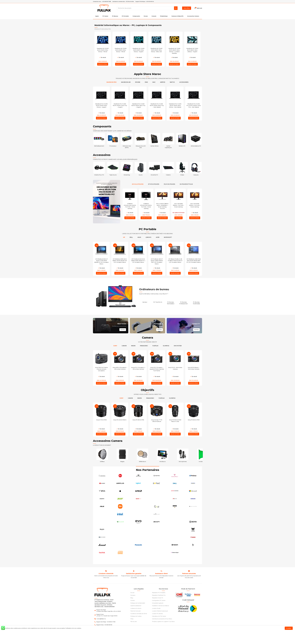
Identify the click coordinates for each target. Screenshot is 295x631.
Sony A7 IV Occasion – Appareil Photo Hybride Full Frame (138, 369)
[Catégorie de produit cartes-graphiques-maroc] (168, 141)
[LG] (138, 529)
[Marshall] (102, 545)
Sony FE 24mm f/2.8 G (101, 420)
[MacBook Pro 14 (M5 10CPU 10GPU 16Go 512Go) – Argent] (120, 95)
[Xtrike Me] (175, 499)
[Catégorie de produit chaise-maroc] (196, 169)
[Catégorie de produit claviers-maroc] (182, 169)
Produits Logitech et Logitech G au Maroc (163, 621)
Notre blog (187, 8)
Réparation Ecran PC (157, 598)
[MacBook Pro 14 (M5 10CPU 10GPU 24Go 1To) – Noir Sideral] (101, 95)
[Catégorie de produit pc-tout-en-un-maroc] (157, 301)
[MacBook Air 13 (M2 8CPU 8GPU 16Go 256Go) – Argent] (174, 40)
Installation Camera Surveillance (160, 605)
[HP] (193, 545)
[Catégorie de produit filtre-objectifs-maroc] (122, 456)
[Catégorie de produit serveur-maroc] (145, 301)
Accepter (288, 628)
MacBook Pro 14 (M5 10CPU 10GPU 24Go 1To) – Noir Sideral (101, 105)
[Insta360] (138, 506)
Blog (131, 598)
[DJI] (193, 514)
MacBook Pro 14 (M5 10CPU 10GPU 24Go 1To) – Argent (138, 105)
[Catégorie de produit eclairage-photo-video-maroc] (162, 456)
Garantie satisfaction (135, 605)
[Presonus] (193, 475)
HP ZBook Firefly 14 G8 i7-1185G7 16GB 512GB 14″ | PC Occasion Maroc (156, 260)
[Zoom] (157, 522)
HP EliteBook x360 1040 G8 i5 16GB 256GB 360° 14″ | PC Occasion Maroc (175, 260)
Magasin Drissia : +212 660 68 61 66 (104, 624)
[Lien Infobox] (133, 573)
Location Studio (156, 608)
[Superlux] (138, 499)
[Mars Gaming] (175, 491)
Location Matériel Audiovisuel (160, 611)
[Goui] (157, 506)
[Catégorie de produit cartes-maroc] (182, 456)
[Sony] (120, 560)
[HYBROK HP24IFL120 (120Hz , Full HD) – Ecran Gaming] (130, 196)
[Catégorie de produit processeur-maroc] (113, 140)
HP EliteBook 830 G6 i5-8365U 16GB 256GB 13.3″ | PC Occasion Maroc (101, 260)
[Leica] (120, 475)
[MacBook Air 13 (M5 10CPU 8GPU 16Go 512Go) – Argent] (121, 40)
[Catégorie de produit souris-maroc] (154, 169)
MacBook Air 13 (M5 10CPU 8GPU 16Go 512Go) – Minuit (103, 50)
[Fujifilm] (102, 514)
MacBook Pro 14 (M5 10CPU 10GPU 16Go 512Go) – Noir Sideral (193, 105)
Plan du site (133, 621)
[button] (102, 64)
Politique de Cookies (135, 616)
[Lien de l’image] (187, 608)
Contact (132, 600)
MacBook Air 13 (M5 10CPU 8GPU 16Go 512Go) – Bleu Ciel (138, 50)
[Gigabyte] (102, 499)
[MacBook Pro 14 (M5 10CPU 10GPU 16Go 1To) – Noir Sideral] (175, 95)
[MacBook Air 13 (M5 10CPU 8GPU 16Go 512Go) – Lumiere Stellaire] (156, 40)
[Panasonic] (138, 545)
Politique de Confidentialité (137, 603)
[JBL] (157, 529)
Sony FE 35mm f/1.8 (120, 420)
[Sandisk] (102, 552)
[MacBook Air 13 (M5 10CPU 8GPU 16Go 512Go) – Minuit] (103, 40)
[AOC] (120, 552)
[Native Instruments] (102, 537)
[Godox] (175, 529)
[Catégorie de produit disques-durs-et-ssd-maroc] (140, 141)
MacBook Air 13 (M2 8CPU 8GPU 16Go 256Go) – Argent (174, 50)
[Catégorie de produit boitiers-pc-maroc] (182, 140)
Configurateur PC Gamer (158, 600)
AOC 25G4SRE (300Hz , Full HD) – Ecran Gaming (162, 205)
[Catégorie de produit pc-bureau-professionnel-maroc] (183, 302)
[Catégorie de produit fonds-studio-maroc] (102, 456)
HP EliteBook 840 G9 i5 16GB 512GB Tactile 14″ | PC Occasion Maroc (194, 260)
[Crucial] (157, 537)
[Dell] (175, 483)
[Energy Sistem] (157, 514)
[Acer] (120, 499)
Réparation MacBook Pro (159, 595)
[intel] (120, 514)
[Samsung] (193, 499)
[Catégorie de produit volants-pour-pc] (113, 169)
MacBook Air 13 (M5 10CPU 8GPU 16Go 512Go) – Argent (120, 50)
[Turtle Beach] (102, 491)
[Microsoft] (193, 491)
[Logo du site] (104, 8)
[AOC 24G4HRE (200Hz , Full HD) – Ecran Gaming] (178, 196)
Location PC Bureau (157, 613)
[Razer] (120, 522)
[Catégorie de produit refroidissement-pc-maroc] (99, 140)
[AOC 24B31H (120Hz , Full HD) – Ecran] (195, 196)
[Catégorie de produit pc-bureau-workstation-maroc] (170, 302)
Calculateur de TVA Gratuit (159, 616)
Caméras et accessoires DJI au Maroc (162, 619)
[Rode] (175, 506)
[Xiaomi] (120, 506)
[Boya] (193, 522)
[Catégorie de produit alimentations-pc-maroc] (196, 140)
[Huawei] (102, 483)
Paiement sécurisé (135, 611)
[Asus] (102, 506)
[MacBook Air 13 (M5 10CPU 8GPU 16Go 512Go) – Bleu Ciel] (139, 40)
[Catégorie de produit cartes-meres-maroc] (154, 140)
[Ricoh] (175, 514)
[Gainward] (193, 506)
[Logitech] (138, 483)
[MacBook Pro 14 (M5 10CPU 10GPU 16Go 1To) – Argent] (156, 95)
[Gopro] (102, 522)
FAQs (131, 619)
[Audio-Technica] (102, 475)
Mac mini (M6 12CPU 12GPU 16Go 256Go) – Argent (192, 50)
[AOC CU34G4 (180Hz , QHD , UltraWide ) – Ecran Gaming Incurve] (146, 196)
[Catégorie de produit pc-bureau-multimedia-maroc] (196, 302)
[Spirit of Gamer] (138, 475)
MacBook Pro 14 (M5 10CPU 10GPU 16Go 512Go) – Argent (120, 105)
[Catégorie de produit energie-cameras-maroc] (142, 456)
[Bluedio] (102, 529)
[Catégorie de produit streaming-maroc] (140, 169)
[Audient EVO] (138, 522)
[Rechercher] (176, 8)
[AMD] (138, 491)
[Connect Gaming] (175, 475)
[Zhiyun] (157, 552)
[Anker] (138, 537)
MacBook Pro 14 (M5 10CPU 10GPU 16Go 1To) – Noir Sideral (175, 105)
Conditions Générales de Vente (138, 613)
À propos (132, 595)
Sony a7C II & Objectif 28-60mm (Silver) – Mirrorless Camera (193, 369)
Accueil (132, 592)
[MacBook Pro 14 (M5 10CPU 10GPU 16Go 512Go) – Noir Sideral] (193, 95)
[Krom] (102, 560)
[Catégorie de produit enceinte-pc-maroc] (168, 169)
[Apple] (120, 491)
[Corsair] (138, 552)
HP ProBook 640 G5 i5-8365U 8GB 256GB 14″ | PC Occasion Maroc (120, 260)
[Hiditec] (157, 475)
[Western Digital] (175, 552)
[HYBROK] (193, 529)
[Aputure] (157, 491)
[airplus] (120, 483)
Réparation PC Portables (158, 592)
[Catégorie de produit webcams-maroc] (99, 169)
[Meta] (120, 529)
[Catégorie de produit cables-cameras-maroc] (203, 456)
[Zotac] (157, 483)
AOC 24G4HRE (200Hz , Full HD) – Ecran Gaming (178, 205)
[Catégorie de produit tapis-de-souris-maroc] (127, 169)
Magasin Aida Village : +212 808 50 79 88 (105, 621)
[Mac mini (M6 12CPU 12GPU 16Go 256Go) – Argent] (192, 40)
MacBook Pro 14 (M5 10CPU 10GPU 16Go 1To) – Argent (157, 105)
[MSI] (175, 522)
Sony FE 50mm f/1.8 (175, 420)
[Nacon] (175, 545)
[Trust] (157, 499)
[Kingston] (120, 545)
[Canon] (193, 537)
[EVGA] (175, 537)
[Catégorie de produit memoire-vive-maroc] (127, 141)
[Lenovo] (138, 560)
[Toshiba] (193, 552)
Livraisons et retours (135, 608)
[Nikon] (138, 514)
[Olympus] (193, 483)
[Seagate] (120, 537)
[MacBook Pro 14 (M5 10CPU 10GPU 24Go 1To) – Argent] (138, 95)
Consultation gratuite (157, 603)
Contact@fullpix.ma (101, 618)
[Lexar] (157, 545)
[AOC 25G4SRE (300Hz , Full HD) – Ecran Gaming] (162, 196)
